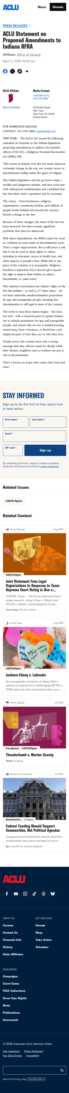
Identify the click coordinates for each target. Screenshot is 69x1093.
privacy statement (49, 466)
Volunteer (42, 947)
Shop (39, 932)
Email (8, 433)
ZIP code (10, 447)
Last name (37, 419)
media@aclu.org (41, 95)
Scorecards (10, 1019)
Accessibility (32, 1055)
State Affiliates (13, 954)
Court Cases (11, 983)
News (6, 1005)
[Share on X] (12, 72)
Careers (8, 925)
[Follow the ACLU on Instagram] (25, 894)
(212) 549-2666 (40, 98)
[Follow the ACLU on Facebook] (7, 894)
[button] (19, 72)
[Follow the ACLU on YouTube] (16, 894)
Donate (58, 7)
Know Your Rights (15, 998)
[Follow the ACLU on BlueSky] (53, 894)
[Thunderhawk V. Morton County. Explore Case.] (34, 733)
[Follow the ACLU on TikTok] (34, 894)
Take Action (44, 939)
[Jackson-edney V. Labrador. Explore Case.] (34, 657)
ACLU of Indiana (29, 54)
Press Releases (15, 25)
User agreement (11, 1051)
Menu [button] (42, 7)
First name (11, 419)
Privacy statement (33, 1051)
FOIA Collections (14, 990)
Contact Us (10, 932)
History (8, 947)
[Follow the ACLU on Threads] (43, 894)
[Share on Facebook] (5, 72)
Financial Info (12, 939)
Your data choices (12, 1055)
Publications (11, 1012)
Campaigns (10, 976)
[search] (62, 1070)
